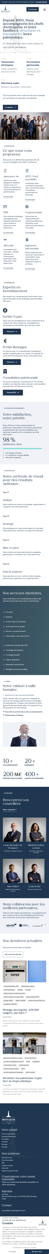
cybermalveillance (9, 990)
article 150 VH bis (30, 1058)
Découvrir (10, 331)
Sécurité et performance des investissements (24, 712)
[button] (24, 695)
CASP (28, 1061)
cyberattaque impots (27, 986)
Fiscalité (28, 990)
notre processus (9, 470)
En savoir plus (8, 197)
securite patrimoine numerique (13, 1072)
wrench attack (30, 1072)
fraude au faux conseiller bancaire (14, 993)
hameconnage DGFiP (32, 997)
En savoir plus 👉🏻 (41, 2)
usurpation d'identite (10, 1004)
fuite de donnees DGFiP (11, 1069)
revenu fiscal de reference (36, 1000)
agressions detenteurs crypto (13, 1058)
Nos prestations (9, 146)
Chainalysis (36, 1061)
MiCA (23, 1069)
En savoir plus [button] (30, 233)
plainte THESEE (20, 1000)
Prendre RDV (11, 393)
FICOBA (20, 990)
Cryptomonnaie (24, 1065)
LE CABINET (7, 681)
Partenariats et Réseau (14, 715)
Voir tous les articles (13, 954)
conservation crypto (10, 1065)
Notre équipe (8, 793)
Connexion (32, 9)
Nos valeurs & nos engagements (14, 408)
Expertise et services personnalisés (19, 695)
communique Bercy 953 (11, 986)
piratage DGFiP (8, 1000)
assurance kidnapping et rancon (14, 1061)
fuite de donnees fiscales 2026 (13, 997)
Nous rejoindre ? (9, 810)
